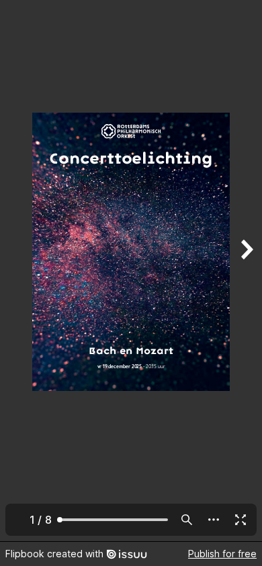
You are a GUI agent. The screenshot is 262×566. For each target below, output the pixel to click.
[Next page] (246, 270)
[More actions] (213, 519)
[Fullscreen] (240, 519)
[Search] (186, 519)
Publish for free (222, 553)
